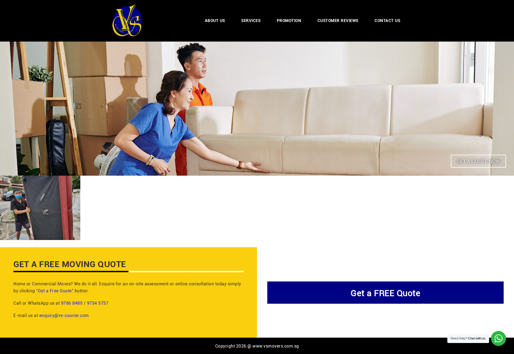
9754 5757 (98, 303)
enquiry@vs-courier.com (64, 315)
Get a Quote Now (478, 161)
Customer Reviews (338, 20)
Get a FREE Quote (385, 292)
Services (250, 20)
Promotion (289, 20)
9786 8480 (72, 303)
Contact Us (387, 20)
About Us (215, 20)
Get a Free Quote (55, 290)
